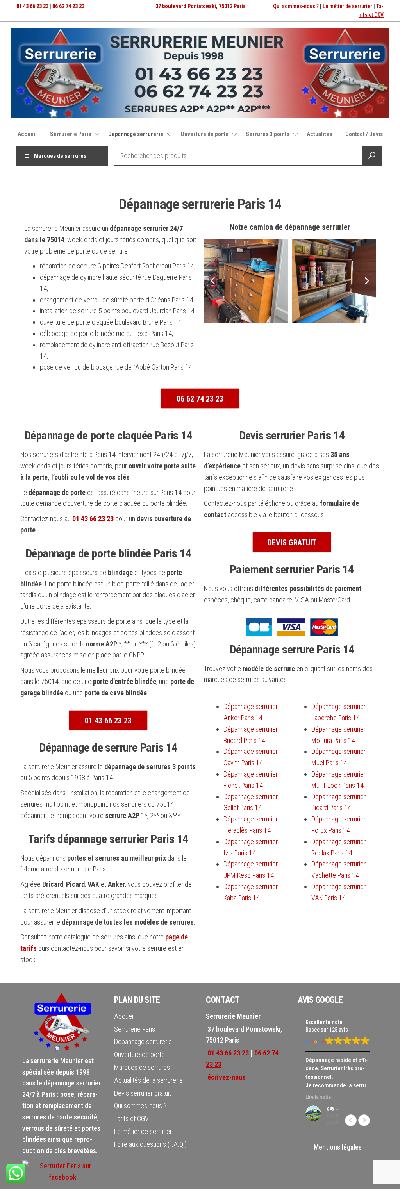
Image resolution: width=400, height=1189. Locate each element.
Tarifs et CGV (131, 1118)
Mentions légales (338, 1147)
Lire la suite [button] (318, 1097)
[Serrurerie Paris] (62, 1171)
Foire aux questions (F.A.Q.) (150, 1144)
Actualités (319, 133)
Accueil (27, 133)
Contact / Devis (364, 133)
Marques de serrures (60, 155)
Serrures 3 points (267, 133)
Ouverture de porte (204, 133)
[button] (213, 281)
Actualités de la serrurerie (148, 1080)
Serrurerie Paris (70, 133)
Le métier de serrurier (347, 6)
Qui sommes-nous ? (296, 6)
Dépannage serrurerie (135, 133)
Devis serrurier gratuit (142, 1093)
